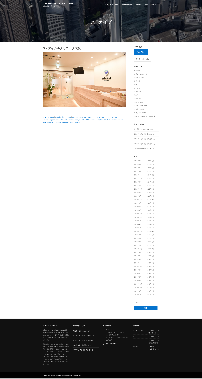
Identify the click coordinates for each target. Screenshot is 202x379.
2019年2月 (150, 259)
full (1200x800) (48, 117)
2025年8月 (137, 168)
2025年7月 (150, 168)
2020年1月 (150, 245)
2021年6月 (137, 221)
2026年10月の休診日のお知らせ (144, 144)
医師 (146, 4)
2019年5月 (150, 256)
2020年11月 (138, 231)
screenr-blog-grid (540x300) (79, 120)
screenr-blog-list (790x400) (100, 120)
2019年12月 (138, 249)
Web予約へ (141, 52)
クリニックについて (111, 4)
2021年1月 (137, 228)
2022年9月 (137, 203)
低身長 (136, 95)
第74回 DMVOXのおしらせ (143, 129)
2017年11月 (151, 284)
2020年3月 (150, 242)
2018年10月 (138, 266)
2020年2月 (137, 245)
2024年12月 (151, 175)
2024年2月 (137, 185)
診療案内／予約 (127, 4)
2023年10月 (151, 189)
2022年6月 (137, 207)
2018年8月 (137, 270)
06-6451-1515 (142, 58)
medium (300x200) (79, 117)
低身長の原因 (138, 102)
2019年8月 (150, 252)
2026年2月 (150, 164)
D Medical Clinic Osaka (59, 3)
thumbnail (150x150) (63, 117)
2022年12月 (138, 199)
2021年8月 (150, 217)
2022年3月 (137, 210)
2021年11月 (151, 214)
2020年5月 (150, 238)
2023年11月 (138, 189)
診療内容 (139, 4)
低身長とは (137, 99)
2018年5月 (150, 273)
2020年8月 (150, 235)
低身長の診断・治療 (140, 106)
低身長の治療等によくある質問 (144, 116)
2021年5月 (150, 221)
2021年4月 (137, 224)
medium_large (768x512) (97, 117)
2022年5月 (150, 207)
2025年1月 (137, 175)
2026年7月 (150, 161)
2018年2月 (137, 281)
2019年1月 (137, 263)
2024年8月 (137, 182)
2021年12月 (138, 214)
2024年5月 (150, 182)
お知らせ (137, 70)
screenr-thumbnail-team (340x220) (68, 122)
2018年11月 (151, 263)
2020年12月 (151, 228)
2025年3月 (150, 171)
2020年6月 (137, 238)
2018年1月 (150, 281)
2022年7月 (150, 203)
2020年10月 (151, 231)
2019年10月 (151, 249)
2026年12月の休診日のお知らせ (144, 134)
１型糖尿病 (137, 92)
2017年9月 (150, 288)
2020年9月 (137, 235)
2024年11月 (138, 178)
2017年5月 (150, 295)
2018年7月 (150, 270)
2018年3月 (150, 277)
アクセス (155, 4)
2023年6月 (150, 192)
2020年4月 (137, 242)
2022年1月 (150, 210)
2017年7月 (150, 291)
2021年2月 (150, 224)
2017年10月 (138, 288)
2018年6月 (137, 273)
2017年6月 (137, 295)
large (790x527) (113, 117)
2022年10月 (151, 199)
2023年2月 (150, 196)
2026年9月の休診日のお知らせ (144, 149)
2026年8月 (137, 161)
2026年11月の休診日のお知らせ (144, 139)
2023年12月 (151, 185)
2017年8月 (137, 291)
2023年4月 (137, 196)
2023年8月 (137, 192)
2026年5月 (137, 164)
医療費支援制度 (139, 109)
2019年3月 (137, 259)
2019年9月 (137, 252)
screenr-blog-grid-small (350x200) (55, 120)
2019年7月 (137, 256)
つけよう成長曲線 (140, 113)
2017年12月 (138, 284)
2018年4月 (137, 277)
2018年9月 (150, 266)
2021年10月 (138, 217)
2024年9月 (150, 178)
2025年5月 (137, 171)
